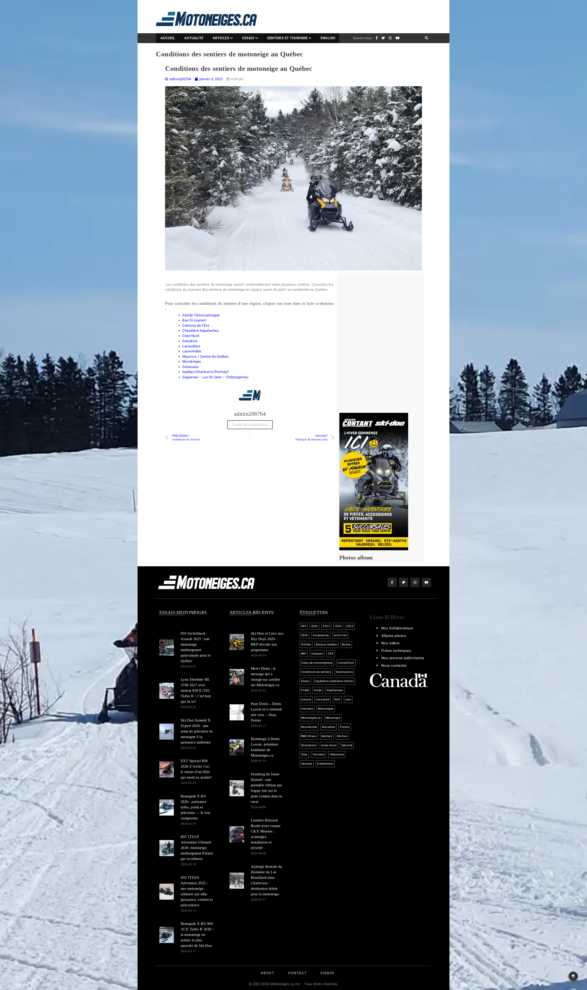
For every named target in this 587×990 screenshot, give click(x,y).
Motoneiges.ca (311, 717)
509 (303, 626)
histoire (306, 699)
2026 (304, 635)
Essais (248, 38)
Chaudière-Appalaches (200, 331)
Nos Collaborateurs (397, 628)
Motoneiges (326, 708)
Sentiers (326, 736)
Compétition (346, 662)
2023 (326, 626)
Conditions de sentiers (316, 672)
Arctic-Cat (340, 635)
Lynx (348, 699)
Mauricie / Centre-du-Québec (205, 356)
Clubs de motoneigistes (317, 662)
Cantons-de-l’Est (195, 326)
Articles (221, 38)
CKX (331, 653)
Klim (337, 699)
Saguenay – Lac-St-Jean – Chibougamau (215, 377)
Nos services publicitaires (402, 658)
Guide (318, 690)
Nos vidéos (390, 643)
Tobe (304, 754)
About (267, 973)
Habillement (335, 690)
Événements (325, 763)
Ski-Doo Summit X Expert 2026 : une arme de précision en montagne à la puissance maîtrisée (197, 731)
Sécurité (346, 745)
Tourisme (318, 754)
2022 (314, 626)
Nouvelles (328, 727)
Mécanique (333, 717)
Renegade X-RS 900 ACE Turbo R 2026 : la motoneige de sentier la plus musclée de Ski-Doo (197, 935)
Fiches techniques (396, 651)
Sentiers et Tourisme (287, 38)
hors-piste (322, 699)
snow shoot (329, 745)
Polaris (345, 727)
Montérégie (191, 361)
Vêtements (337, 754)
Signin (327, 973)
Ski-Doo (342, 736)
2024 (338, 626)
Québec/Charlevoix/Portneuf (205, 372)
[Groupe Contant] (373, 481)
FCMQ (305, 690)
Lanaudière (191, 346)
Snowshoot (308, 745)
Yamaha (306, 763)
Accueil (168, 38)
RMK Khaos (309, 736)
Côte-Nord (190, 336)
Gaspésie (189, 341)
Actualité (193, 38)
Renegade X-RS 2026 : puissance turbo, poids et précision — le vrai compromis (195, 807)
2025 (349, 626)
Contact (297, 973)
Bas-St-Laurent (194, 320)
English (328, 38)
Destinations (344, 672)
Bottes (346, 644)
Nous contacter (394, 666)
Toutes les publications (250, 425)
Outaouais (190, 367)
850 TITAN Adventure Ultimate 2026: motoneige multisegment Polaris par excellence (197, 848)
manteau (307, 708)
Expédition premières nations (334, 681)
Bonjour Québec (326, 644)
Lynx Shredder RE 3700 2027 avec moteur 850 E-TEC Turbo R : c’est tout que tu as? (196, 690)
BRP (304, 653)
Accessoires (321, 635)
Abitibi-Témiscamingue (201, 315)
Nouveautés (309, 727)
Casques (317, 653)
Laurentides (192, 351)
